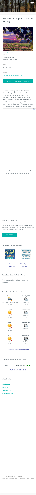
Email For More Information (18, 81)
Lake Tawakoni (6, 390)
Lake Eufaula (6, 384)
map (17, 171)
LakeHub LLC (16, 476)
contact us (5, 478)
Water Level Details (18, 370)
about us (30, 476)
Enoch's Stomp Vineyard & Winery (13, 75)
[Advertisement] (18, 196)
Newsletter (9, 235)
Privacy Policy (30, 478)
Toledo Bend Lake (7, 393)
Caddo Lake (7, 5)
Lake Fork (5, 387)
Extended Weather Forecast (18, 350)
